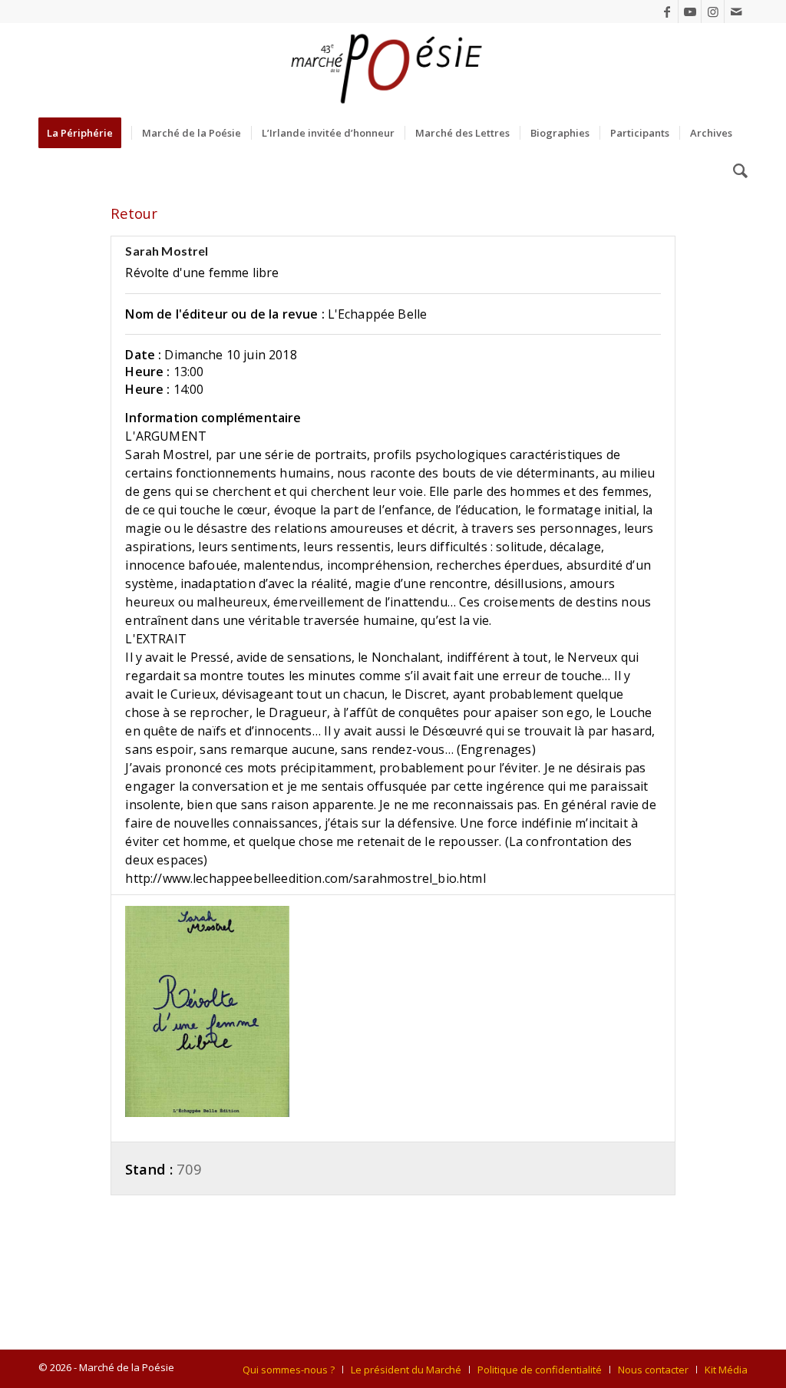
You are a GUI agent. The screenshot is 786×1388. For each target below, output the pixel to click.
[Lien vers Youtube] (690, 11)
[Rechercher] (735, 171)
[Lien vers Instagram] (713, 11)
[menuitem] (84, 133)
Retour (134, 213)
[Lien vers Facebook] (667, 11)
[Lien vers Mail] (736, 11)
